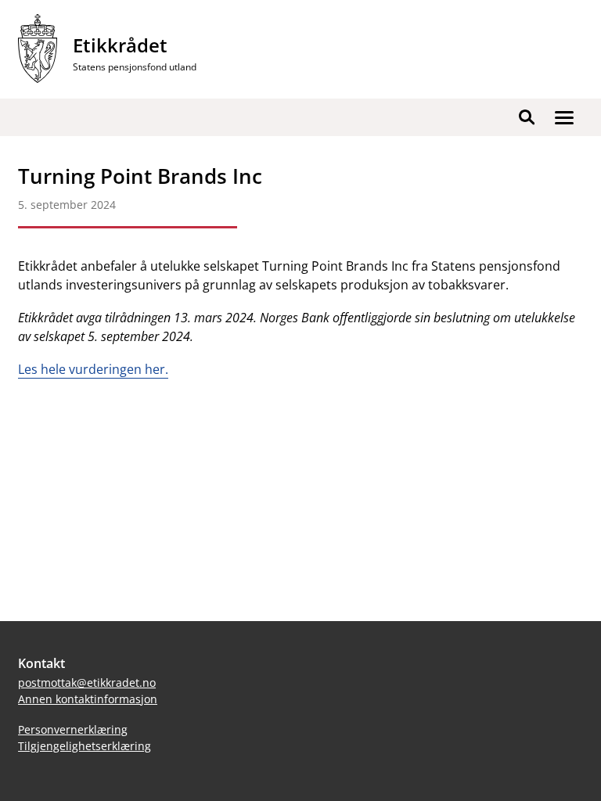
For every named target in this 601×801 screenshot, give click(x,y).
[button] (564, 117)
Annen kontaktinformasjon (87, 698)
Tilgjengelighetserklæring (84, 745)
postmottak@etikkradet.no (87, 682)
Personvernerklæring (73, 729)
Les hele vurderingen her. (93, 369)
